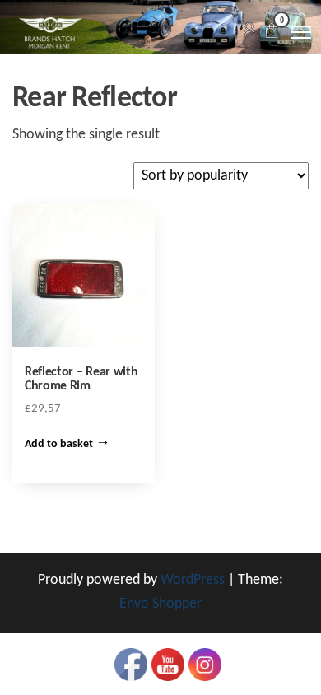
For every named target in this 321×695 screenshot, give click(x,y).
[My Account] (249, 30)
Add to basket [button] (59, 444)
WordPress (192, 580)
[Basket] (272, 33)
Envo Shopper (160, 604)
